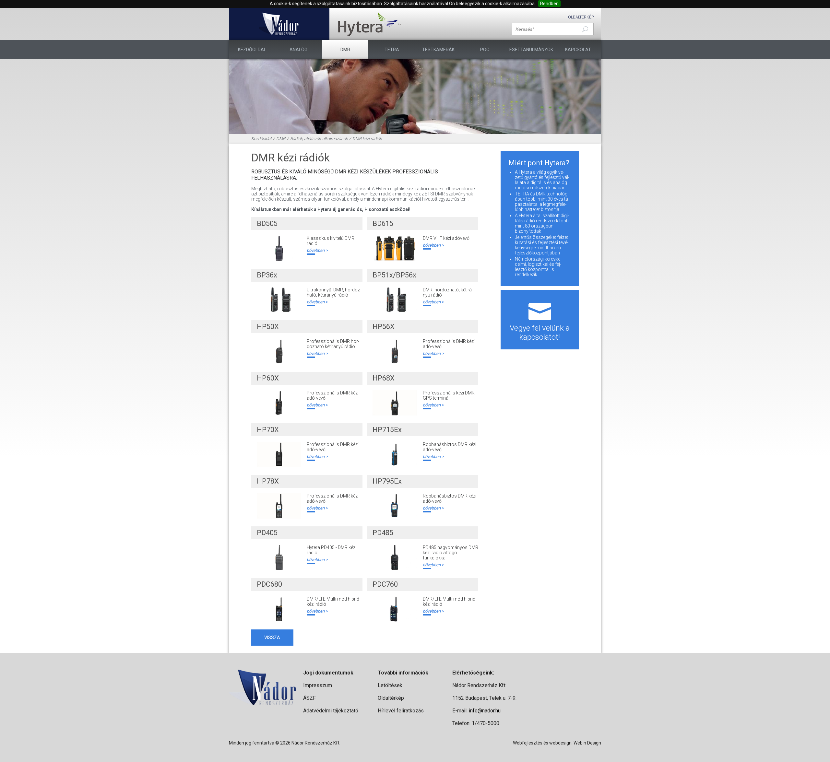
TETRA (392, 49)
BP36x (267, 275)
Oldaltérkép (581, 17)
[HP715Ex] (395, 454)
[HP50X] (279, 351)
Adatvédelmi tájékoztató (330, 711)
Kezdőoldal (252, 49)
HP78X (268, 481)
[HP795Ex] (395, 506)
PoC (484, 49)
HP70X (268, 430)
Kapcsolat (578, 49)
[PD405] (279, 557)
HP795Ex (387, 481)
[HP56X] (395, 351)
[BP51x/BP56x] (395, 299)
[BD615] (395, 248)
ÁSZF (309, 698)
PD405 (267, 533)
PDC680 (269, 584)
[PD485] (395, 557)
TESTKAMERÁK (438, 49)
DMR (345, 49)
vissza (272, 637)
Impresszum (317, 685)
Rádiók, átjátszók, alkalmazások (319, 138)
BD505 (267, 223)
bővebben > (317, 250)
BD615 (383, 223)
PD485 (383, 533)
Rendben (549, 3)
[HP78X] (279, 506)
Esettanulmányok (531, 49)
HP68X (384, 378)
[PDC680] (279, 609)
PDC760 (385, 584)
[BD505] (279, 248)
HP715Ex (387, 430)
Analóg (298, 49)
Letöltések (390, 685)
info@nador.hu (485, 711)
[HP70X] (279, 454)
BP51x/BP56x (394, 275)
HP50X (268, 326)
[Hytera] (369, 24)
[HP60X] (279, 403)
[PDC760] (395, 609)
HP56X (384, 326)
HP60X (268, 378)
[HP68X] (395, 403)
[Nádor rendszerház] (279, 24)
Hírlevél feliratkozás (401, 711)
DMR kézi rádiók (367, 138)
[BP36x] (279, 299)
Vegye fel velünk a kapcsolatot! (540, 332)
